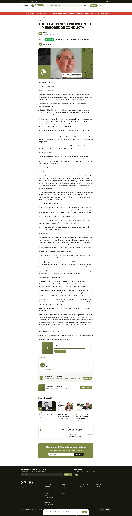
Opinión (87, 10)
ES (107, 1)
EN (109, 1)
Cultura (64, 493)
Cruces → (90, 427)
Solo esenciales (76, 512)
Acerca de (98, 484)
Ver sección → (90, 398)
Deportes (93, 10)
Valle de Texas (57, 10)
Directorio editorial (100, 489)
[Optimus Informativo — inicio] (38, 5)
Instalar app (87, 378)
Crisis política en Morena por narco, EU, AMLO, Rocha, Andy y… (96, 13)
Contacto (98, 486)
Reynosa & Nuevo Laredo (44, 10)
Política (64, 486)
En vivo (85, 5)
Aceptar (84, 512)
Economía (64, 489)
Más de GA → (49, 369)
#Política (42, 357)
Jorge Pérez (82, 489)
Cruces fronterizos (103, 10)
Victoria (65, 10)
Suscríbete (93, 5)
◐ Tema (101, 509)
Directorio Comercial (84, 491)
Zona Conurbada (78, 10)
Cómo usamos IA (100, 491)
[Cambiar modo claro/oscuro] (100, 5)
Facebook (60, 39)
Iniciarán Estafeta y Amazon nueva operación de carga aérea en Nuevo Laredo (55, 13)
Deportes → (61, 427)
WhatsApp (50, 39)
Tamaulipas (25, 10)
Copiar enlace (75, 39)
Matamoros (33, 10)
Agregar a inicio (82, 474)
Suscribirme (79, 454)
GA (46, 32)
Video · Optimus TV (83, 484)
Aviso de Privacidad (61, 512)
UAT (71, 10)
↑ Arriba (108, 509)
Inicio (40, 17)
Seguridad (64, 484)
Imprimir (86, 39)
